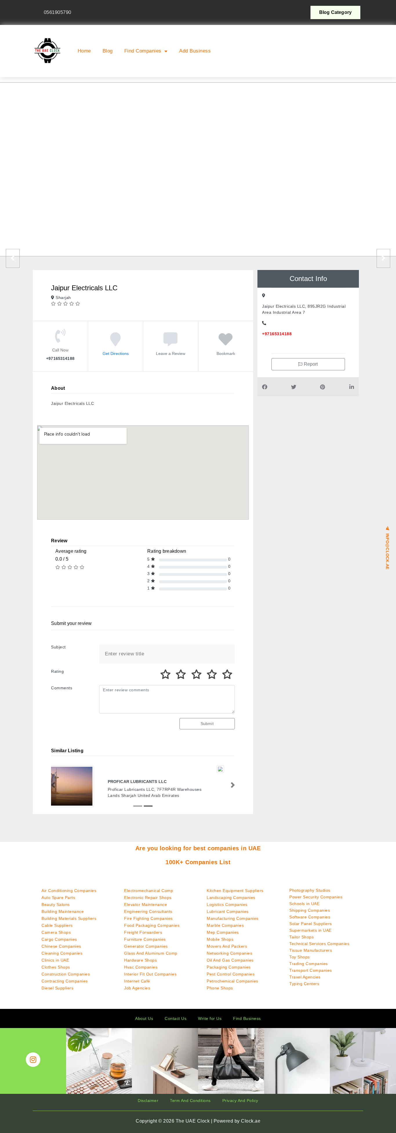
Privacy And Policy (240, 1100)
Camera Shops (56, 932)
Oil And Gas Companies (230, 960)
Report (310, 364)
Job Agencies (137, 988)
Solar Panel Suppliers (310, 923)
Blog (108, 51)
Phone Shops (220, 988)
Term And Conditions (190, 1100)
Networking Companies (229, 953)
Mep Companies (223, 932)
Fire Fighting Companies (148, 918)
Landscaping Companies (231, 897)
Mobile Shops (220, 939)
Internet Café (137, 981)
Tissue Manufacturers (310, 950)
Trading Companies (308, 963)
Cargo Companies (59, 939)
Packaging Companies (229, 967)
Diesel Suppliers (57, 988)
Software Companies (309, 917)
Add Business (195, 51)
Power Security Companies (315, 897)
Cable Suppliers (57, 925)
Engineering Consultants (148, 911)
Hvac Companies (140, 967)
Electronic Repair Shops (148, 897)
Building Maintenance (62, 911)
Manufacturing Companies (233, 918)
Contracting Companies (64, 981)
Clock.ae (250, 1121)
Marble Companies (225, 925)
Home (84, 51)
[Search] (351, 58)
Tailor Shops (301, 937)
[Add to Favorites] (226, 343)
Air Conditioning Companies (68, 890)
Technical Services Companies (319, 943)
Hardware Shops (140, 960)
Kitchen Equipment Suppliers (235, 890)
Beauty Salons (55, 904)
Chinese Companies (61, 946)
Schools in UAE (304, 903)
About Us (144, 1018)
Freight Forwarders (143, 932)
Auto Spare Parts (58, 897)
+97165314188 (277, 333)
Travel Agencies (305, 977)
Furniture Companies (145, 939)
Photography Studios (309, 890)
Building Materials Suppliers (68, 918)
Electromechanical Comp (148, 890)
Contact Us (175, 1018)
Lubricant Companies (228, 911)
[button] (304, 32)
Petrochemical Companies (232, 981)
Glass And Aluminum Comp (150, 953)
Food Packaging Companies (151, 925)
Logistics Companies (227, 904)
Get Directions (116, 353)
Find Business (247, 1018)
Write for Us (209, 1018)
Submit (207, 723)
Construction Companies (65, 974)
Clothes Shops (55, 967)
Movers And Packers (227, 946)
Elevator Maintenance (145, 904)
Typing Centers (304, 983)
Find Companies (142, 51)
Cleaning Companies (61, 953)
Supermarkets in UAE (310, 930)
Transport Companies (310, 970)
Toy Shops (299, 957)
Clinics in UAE (55, 960)
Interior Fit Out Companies (150, 974)
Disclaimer (148, 1100)
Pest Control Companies (231, 974)
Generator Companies (146, 946)
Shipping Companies (309, 910)
